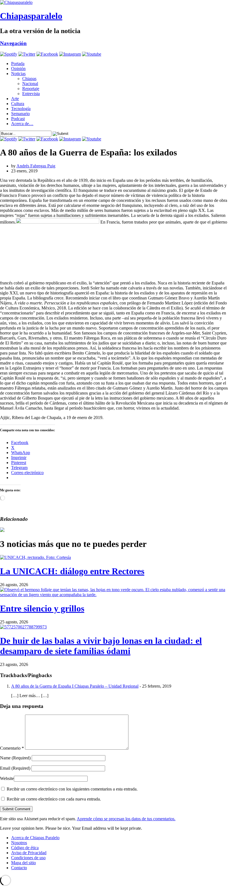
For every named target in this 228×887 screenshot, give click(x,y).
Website (7, 778)
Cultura (17, 103)
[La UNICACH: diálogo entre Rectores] (35, 557)
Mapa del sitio (23, 862)
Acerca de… (22, 123)
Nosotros (19, 842)
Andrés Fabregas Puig (35, 165)
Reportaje (30, 88)
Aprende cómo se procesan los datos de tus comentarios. (126, 818)
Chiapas (29, 78)
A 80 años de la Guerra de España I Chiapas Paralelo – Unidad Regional (74, 686)
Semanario (20, 113)
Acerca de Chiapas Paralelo (35, 837)
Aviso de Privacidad (28, 852)
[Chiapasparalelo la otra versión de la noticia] (114, 2)
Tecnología (21, 108)
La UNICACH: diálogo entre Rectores (72, 571)
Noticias (18, 73)
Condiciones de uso (28, 857)
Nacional (30, 83)
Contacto (19, 867)
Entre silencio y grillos (42, 608)
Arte (15, 98)
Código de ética (25, 847)
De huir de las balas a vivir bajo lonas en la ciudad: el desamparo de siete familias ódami (101, 646)
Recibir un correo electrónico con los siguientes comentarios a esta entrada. (72, 789)
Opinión (18, 68)
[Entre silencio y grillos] (114, 594)
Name (15, 757)
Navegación (13, 43)
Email (15, 768)
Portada (17, 63)
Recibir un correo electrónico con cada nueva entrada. (54, 799)
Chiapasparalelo (31, 16)
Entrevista (31, 93)
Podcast (18, 118)
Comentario (12, 748)
